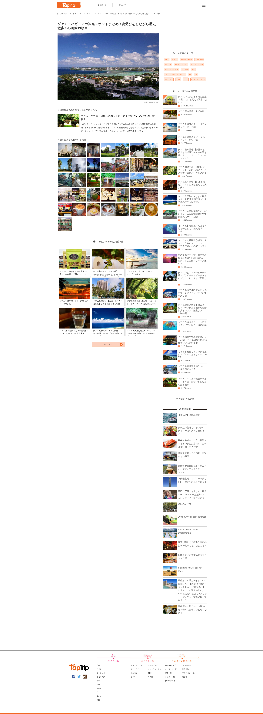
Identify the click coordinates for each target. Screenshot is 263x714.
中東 (98, 685)
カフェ (186, 79)
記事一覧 (103, 5)
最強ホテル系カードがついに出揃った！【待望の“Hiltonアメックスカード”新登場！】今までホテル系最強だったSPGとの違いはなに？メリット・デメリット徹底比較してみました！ (192, 590)
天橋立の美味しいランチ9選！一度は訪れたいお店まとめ (192, 430)
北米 (98, 681)
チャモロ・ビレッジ (181, 64)
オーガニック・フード (198, 79)
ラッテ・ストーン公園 (171, 69)
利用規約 (185, 669)
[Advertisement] (185, 35)
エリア (123, 5)
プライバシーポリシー (190, 673)
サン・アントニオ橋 (197, 64)
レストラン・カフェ (155, 669)
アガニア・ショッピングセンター (175, 74)
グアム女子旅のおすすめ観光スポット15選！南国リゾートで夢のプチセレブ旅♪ (192, 199)
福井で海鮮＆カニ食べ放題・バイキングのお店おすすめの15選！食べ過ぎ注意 (192, 443)
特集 (98, 700)
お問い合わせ (170, 681)
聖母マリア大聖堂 (186, 59)
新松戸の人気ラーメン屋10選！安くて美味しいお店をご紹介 (192, 609)
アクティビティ (136, 665)
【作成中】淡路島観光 (189, 415)
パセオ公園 (168, 64)
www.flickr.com (153, 102)
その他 (150, 677)
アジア (99, 669)
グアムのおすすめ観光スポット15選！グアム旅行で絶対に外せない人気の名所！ (192, 340)
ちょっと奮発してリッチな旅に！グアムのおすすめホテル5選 (192, 354)
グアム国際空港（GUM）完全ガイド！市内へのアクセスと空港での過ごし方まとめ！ (192, 170)
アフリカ (100, 692)
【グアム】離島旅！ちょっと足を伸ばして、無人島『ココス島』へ (192, 229)
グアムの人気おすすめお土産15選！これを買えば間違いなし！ (192, 99)
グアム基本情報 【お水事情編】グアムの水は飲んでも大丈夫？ (192, 185)
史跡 (196, 74)
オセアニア (77, 14)
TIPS (149, 673)
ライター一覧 (170, 677)
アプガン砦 (185, 69)
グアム (89, 14)
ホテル (133, 677)
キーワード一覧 (171, 669)
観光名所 (134, 673)
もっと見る (108, 344)
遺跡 (189, 74)
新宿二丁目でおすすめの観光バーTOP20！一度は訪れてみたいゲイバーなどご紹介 (192, 494)
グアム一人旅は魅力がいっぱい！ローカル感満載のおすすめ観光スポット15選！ (192, 214)
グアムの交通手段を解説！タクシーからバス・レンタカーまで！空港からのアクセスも (192, 243)
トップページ (62, 14)
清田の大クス (184, 504)
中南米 (99, 688)
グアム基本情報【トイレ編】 (192, 111)
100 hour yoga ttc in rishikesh (192, 517)
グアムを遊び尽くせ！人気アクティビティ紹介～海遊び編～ (192, 325)
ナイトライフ (136, 669)
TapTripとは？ (187, 665)
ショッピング (169, 79)
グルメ (178, 79)
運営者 (184, 677)
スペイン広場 (199, 59)
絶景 (193, 69)
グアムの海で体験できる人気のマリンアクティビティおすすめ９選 (192, 293)
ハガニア (175, 59)
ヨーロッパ (101, 673)
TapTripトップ (170, 665)
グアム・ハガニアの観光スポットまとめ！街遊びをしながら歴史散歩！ (124, 14)
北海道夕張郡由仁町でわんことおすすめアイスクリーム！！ (192, 469)
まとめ (99, 696)
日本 (98, 665)
